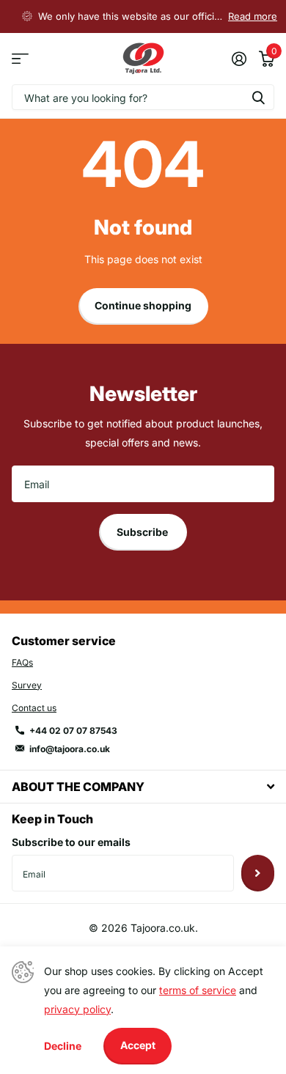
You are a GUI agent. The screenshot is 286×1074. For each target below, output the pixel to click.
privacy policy (77, 1009)
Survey (27, 685)
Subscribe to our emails (71, 842)
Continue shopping (143, 305)
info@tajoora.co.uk (69, 748)
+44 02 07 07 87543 (73, 730)
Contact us (34, 707)
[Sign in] (238, 58)
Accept (137, 1045)
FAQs (22, 662)
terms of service (197, 990)
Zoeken (258, 97)
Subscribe (143, 532)
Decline (62, 1046)
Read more (252, 16)
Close (143, 786)
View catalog (20, 59)
